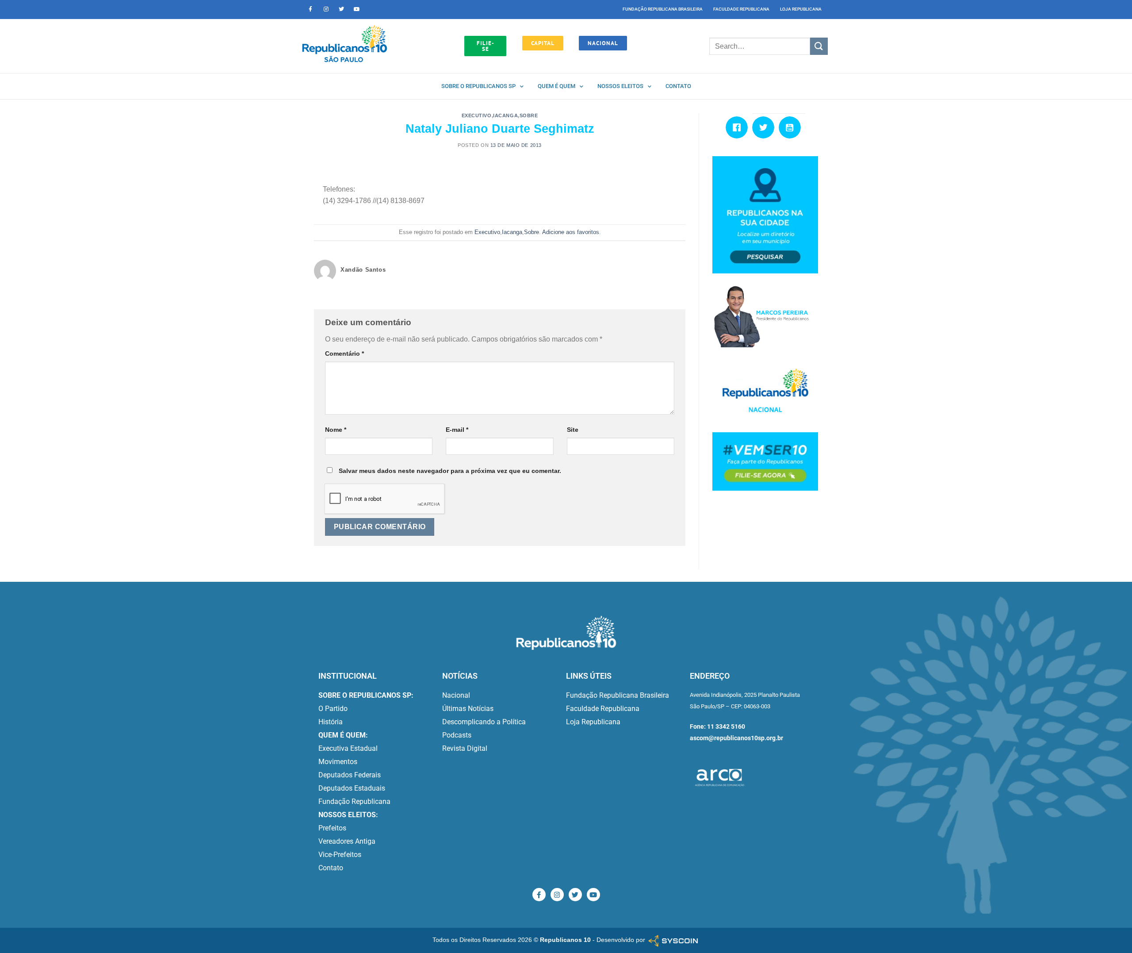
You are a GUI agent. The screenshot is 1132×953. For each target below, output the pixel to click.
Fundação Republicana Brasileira (663, 9)
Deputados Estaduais (351, 788)
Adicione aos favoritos (570, 232)
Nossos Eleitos (620, 86)
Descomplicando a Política (484, 722)
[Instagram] (326, 9)
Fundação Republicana (354, 801)
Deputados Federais (349, 775)
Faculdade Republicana (741, 9)
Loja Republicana (801, 9)
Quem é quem (556, 86)
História (330, 722)
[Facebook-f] (310, 9)
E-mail (457, 429)
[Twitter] (341, 9)
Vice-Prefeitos (339, 854)
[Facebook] (739, 127)
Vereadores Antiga (346, 841)
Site (572, 429)
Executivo (477, 115)
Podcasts (456, 735)
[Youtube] (357, 9)
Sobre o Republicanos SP (478, 86)
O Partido (333, 708)
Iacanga (505, 115)
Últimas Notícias (467, 708)
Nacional (456, 695)
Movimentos (337, 761)
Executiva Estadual (348, 748)
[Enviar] (819, 46)
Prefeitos (332, 828)
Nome (335, 429)
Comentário (344, 353)
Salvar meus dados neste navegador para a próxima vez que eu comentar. (450, 470)
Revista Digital (464, 748)
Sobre (529, 115)
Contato (678, 86)
